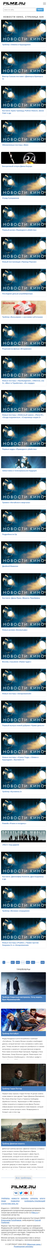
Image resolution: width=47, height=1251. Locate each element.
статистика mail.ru (9, 1204)
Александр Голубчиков (11, 1220)
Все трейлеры (23, 1178)
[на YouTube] (26, 1193)
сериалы (34, 1198)
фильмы (24, 1198)
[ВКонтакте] (16, 1193)
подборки (15, 1201)
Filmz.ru (34, 1213)
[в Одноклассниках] (31, 1193)
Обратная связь (34, 1244)
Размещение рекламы (23, 1246)
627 (12, 962)
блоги (42, 1198)
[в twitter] (21, 1193)
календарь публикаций (34, 1201)
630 (27, 962)
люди (3, 1201)
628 (17, 962)
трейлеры (5, 1198)
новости (15, 1198)
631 (33, 962)
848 (42, 962)
